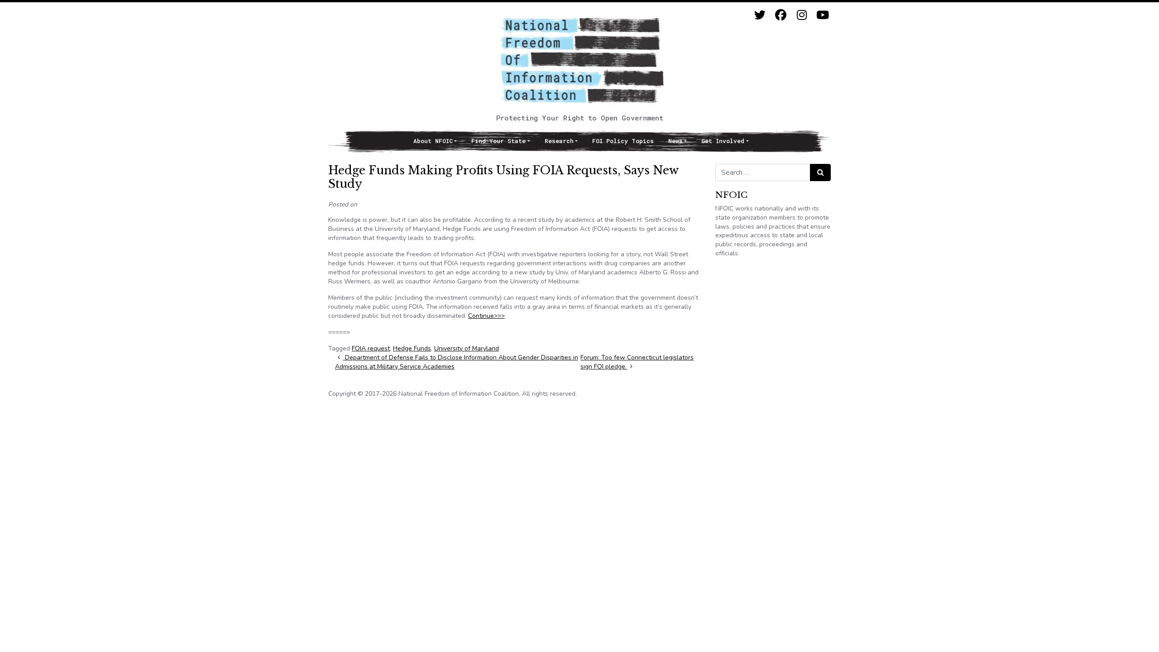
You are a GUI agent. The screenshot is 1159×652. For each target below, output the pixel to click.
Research (559, 141)
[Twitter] (760, 15)
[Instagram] (801, 15)
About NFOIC (433, 141)
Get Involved (722, 141)
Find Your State (498, 141)
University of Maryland (466, 348)
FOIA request (371, 348)
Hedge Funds (412, 348)
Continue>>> (486, 316)
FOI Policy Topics (623, 141)
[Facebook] (780, 15)
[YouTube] (822, 15)
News (675, 141)
